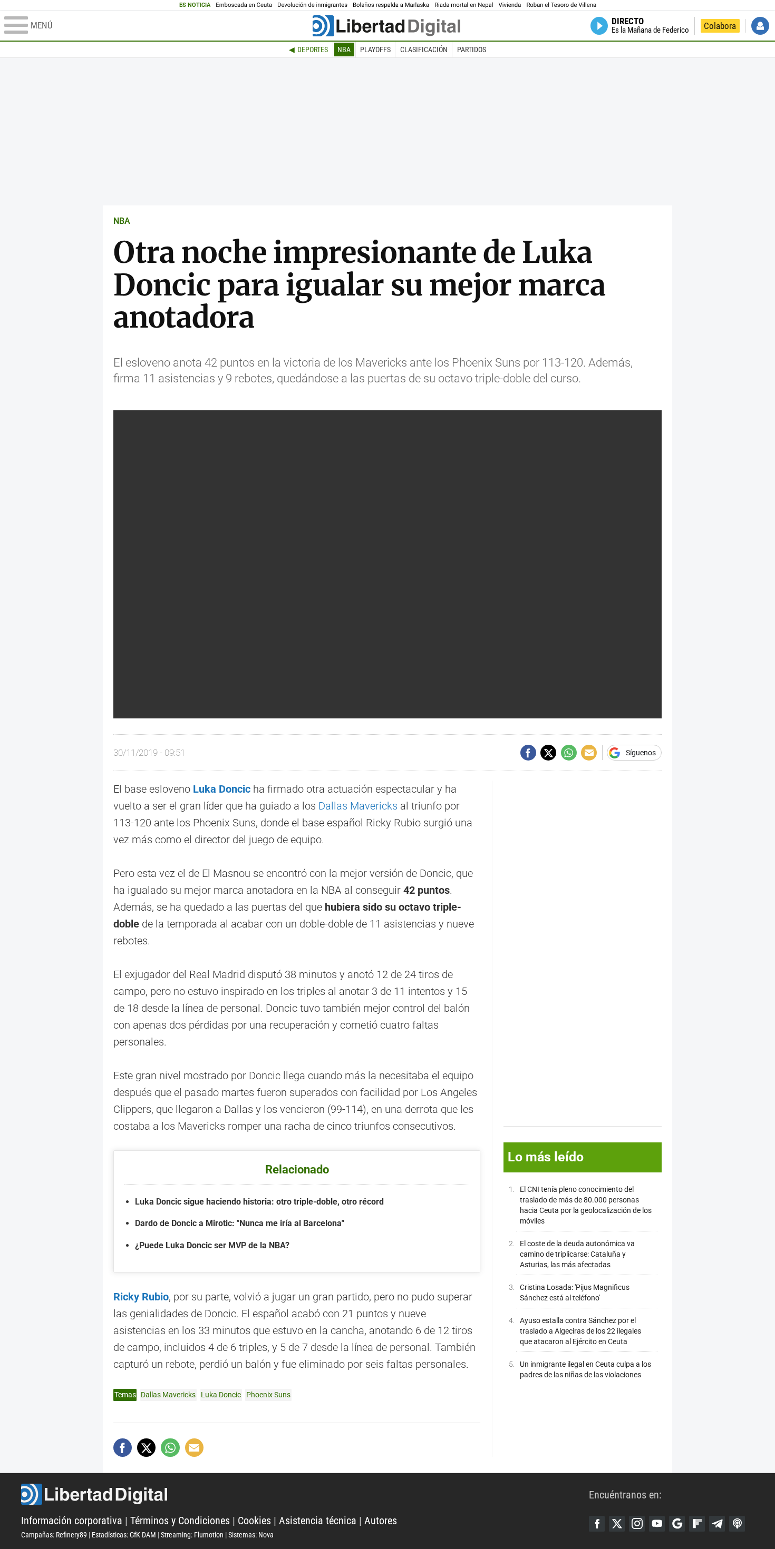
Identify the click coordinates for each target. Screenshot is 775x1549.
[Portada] (386, 25)
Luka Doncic (221, 789)
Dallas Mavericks (358, 806)
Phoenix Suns (268, 1394)
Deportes (312, 49)
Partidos (471, 49)
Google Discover (677, 1524)
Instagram (637, 1524)
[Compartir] (528, 753)
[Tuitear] (548, 753)
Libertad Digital (305, 1494)
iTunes (737, 1524)
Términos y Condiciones (180, 1520)
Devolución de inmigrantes (312, 5)
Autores (380, 1520)
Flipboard (697, 1524)
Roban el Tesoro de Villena (561, 5)
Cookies (254, 1520)
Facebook (597, 1524)
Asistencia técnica (317, 1520)
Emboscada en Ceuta (244, 5)
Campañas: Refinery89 (54, 1535)
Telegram (717, 1524)
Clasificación (424, 49)
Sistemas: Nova (251, 1535)
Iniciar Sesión (760, 26)
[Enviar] (569, 753)
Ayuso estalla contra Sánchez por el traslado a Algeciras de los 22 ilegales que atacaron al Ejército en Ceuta (580, 1332)
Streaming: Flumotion (192, 1535)
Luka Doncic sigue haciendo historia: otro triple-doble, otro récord (259, 1202)
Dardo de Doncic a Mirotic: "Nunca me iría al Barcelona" (239, 1223)
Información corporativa (71, 1520)
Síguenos (641, 752)
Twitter (617, 1524)
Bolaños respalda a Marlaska (391, 5)
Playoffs (375, 49)
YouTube (657, 1524)
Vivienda (509, 5)
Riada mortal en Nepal (463, 5)
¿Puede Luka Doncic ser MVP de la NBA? (212, 1245)
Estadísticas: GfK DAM (124, 1535)
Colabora (720, 26)
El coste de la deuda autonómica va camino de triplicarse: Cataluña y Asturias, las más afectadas (577, 1255)
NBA (344, 49)
